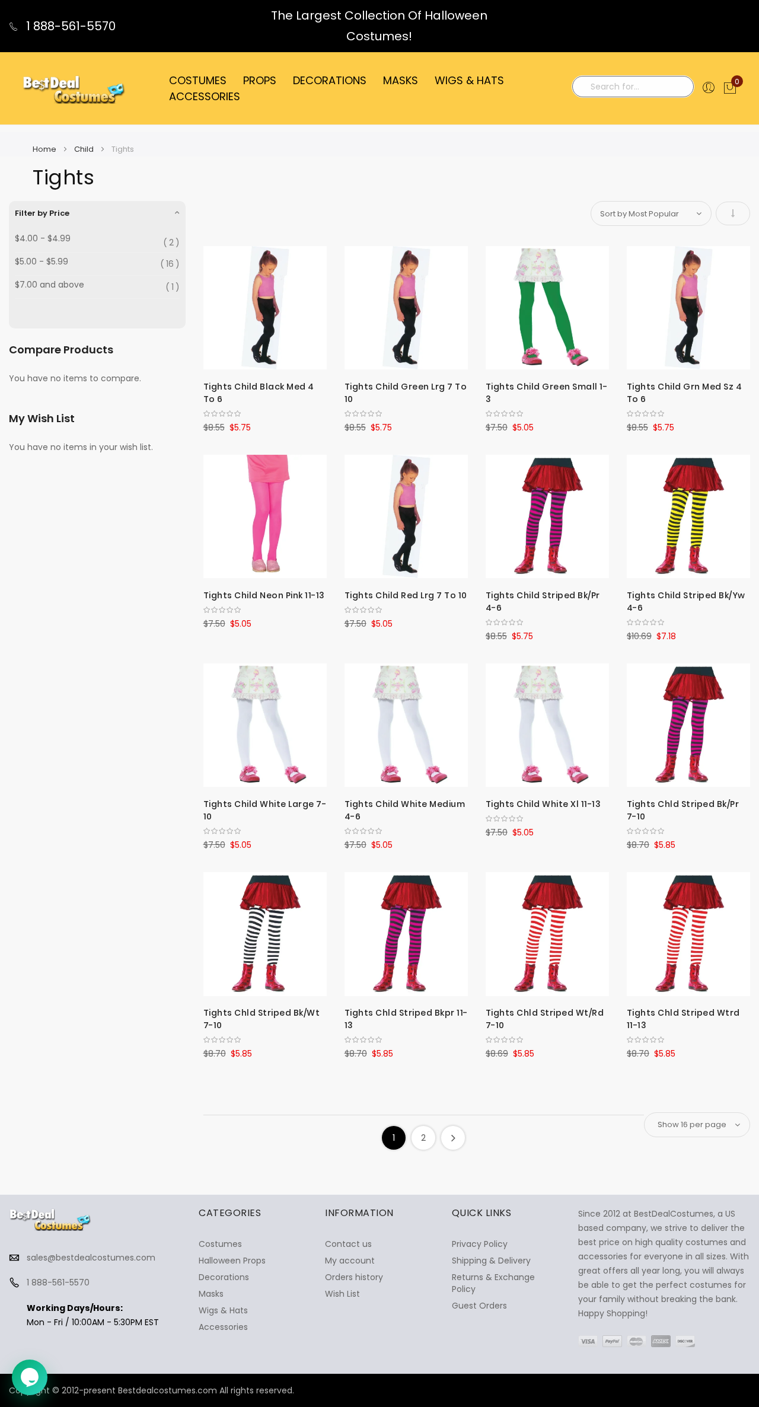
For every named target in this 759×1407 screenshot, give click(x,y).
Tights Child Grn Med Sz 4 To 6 (684, 393)
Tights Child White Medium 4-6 (405, 810)
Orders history (354, 1277)
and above (49, 285)
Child (84, 149)
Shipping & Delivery (491, 1260)
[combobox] (633, 86)
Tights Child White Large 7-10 (265, 810)
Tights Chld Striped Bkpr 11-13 (406, 1019)
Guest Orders (479, 1306)
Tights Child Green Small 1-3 (547, 393)
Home (45, 149)
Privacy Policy (480, 1244)
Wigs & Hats (223, 1310)
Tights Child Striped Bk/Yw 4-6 (686, 601)
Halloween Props (232, 1260)
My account (350, 1260)
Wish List (342, 1294)
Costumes (220, 1244)
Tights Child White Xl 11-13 (543, 804)
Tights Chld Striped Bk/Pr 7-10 (683, 810)
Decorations (224, 1277)
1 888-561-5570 (69, 26)
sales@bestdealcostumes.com (91, 1258)
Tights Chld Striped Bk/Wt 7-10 (261, 1019)
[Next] (453, 1138)
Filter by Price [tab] (42, 213)
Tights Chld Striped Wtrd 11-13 (683, 1019)
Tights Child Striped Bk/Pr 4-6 (543, 601)
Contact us (348, 1244)
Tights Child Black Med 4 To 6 (258, 393)
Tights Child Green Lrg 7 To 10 (406, 393)
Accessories (223, 1327)
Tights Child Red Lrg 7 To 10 (406, 595)
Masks (211, 1294)
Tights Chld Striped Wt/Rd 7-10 (545, 1019)
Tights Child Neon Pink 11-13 (264, 595)
